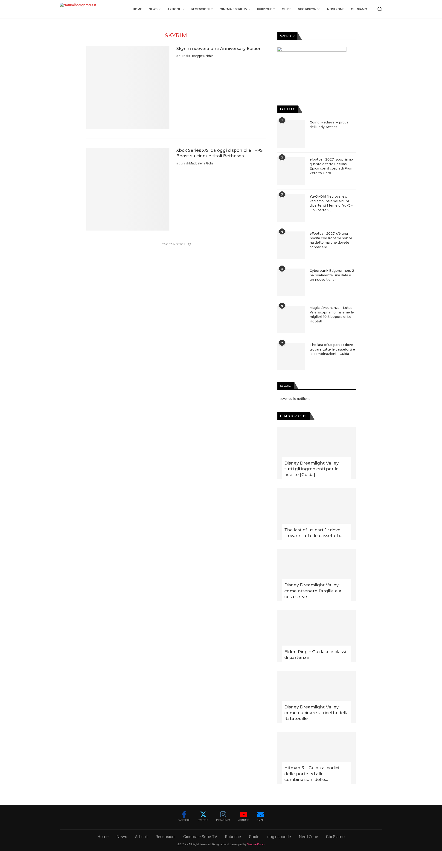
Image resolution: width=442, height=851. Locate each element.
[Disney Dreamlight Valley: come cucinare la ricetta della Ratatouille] (316, 697)
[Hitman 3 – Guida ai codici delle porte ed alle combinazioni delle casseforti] (316, 758)
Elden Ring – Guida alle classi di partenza (315, 654)
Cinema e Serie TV (233, 9)
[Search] (380, 9)
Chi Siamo (359, 9)
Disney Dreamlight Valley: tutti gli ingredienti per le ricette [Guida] (312, 469)
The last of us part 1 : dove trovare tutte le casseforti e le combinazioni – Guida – (332, 349)
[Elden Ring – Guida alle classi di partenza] (316, 636)
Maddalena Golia (201, 163)
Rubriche (264, 9)
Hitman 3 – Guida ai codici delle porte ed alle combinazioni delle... (311, 773)
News (153, 9)
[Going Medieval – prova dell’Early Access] (291, 134)
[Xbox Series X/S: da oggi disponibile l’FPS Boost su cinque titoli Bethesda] (127, 189)
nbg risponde (309, 9)
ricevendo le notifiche (293, 399)
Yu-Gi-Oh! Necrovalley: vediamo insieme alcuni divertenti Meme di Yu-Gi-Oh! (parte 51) (331, 203)
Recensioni (200, 9)
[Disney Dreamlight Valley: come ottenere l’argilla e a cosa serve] (316, 575)
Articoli (174, 9)
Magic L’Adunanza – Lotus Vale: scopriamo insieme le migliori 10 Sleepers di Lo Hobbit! (332, 314)
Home (137, 9)
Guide (286, 9)
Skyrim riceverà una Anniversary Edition (219, 48)
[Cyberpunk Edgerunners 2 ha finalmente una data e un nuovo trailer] (291, 282)
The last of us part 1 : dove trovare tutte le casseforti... (313, 532)
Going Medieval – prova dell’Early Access (329, 124)
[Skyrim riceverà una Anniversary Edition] (127, 87)
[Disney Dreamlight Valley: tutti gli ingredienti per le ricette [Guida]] (316, 453)
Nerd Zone (335, 9)
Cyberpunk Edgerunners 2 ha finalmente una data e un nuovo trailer (332, 275)
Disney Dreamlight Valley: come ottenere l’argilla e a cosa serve (312, 590)
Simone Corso (256, 844)
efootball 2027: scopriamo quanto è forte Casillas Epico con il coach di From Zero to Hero (331, 166)
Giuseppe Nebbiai (201, 56)
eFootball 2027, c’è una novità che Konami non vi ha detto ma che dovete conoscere (331, 240)
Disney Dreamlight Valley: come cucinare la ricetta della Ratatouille (316, 713)
